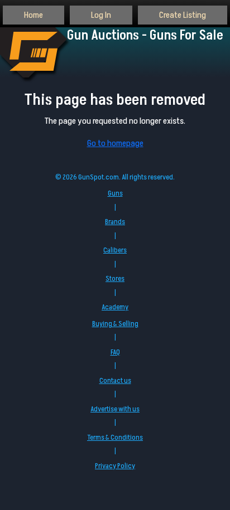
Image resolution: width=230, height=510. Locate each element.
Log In (101, 15)
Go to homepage (115, 143)
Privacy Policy (115, 466)
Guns (115, 193)
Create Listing (182, 15)
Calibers (115, 250)
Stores (115, 279)
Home (33, 15)
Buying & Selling (115, 324)
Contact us (115, 381)
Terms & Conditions (115, 438)
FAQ (115, 352)
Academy (115, 307)
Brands (115, 222)
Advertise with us (115, 409)
